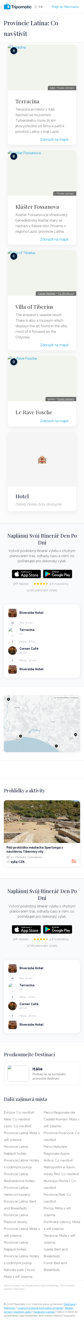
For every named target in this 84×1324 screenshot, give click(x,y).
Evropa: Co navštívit (19, 1112)
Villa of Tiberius (34, 306)
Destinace (69, 1304)
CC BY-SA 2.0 (66, 293)
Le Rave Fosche (34, 412)
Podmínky (10, 1307)
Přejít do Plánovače (65, 7)
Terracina (27, 101)
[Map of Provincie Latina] (42, 723)
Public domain (66, 399)
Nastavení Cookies (44, 1311)
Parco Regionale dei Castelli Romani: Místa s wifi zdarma (61, 1119)
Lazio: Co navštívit (17, 1126)
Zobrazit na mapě (54, 140)
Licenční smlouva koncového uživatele (40, 1307)
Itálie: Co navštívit (17, 1119)
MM (52, 87)
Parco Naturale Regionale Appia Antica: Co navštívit (58, 1153)
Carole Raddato (46, 293)
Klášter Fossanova (37, 206)
